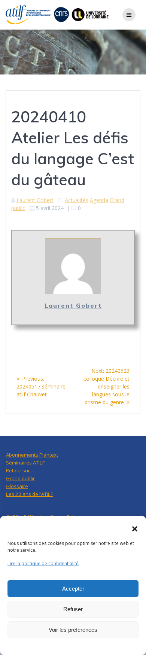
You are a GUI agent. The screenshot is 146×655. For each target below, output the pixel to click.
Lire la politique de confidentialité (43, 563)
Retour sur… (20, 470)
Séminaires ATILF (25, 462)
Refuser (73, 609)
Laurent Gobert (35, 200)
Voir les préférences (73, 630)
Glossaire (17, 486)
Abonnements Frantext (32, 454)
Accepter (73, 588)
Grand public (20, 478)
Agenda (99, 200)
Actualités (76, 200)
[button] (135, 529)
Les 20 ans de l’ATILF (29, 494)
